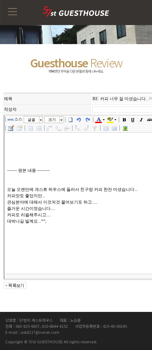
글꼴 (31, 119)
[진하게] (124, 119)
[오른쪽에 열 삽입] (86, 128)
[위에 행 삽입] (49, 128)
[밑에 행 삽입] (58, 128)
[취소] (79, 119)
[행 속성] (38, 128)
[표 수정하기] (19, 128)
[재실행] (87, 119)
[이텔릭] (141, 119)
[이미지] (125, 128)
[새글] (70, 119)
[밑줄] (132, 119)
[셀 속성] (30, 128)
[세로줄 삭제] (94, 128)
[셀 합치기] (105, 128)
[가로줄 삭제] (66, 128)
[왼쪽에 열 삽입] (77, 128)
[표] (10, 128)
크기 (52, 119)
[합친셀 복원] (114, 128)
